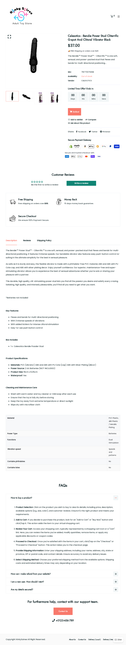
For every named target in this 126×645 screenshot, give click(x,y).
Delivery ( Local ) (94, 639)
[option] (33, 55)
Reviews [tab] (27, 240)
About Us (72, 639)
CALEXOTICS (86, 80)
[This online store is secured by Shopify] (75, 146)
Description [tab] (11, 240)
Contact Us (63, 611)
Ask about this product (80, 123)
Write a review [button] (81, 183)
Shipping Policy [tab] (44, 240)
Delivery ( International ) (111, 639)
